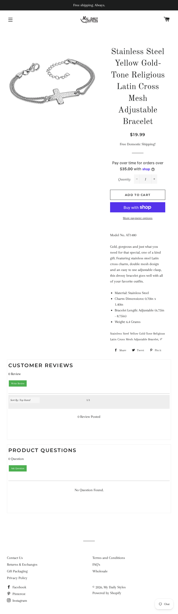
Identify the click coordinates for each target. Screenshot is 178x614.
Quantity (124, 179)
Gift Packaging (17, 571)
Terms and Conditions (108, 558)
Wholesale (100, 571)
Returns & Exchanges (22, 564)
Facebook (19, 587)
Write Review (17, 383)
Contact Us (15, 558)
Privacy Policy (17, 578)
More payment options (138, 218)
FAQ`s (96, 564)
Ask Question (17, 468)
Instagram (19, 600)
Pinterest (18, 594)
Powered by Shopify (106, 593)
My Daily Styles (115, 587)
